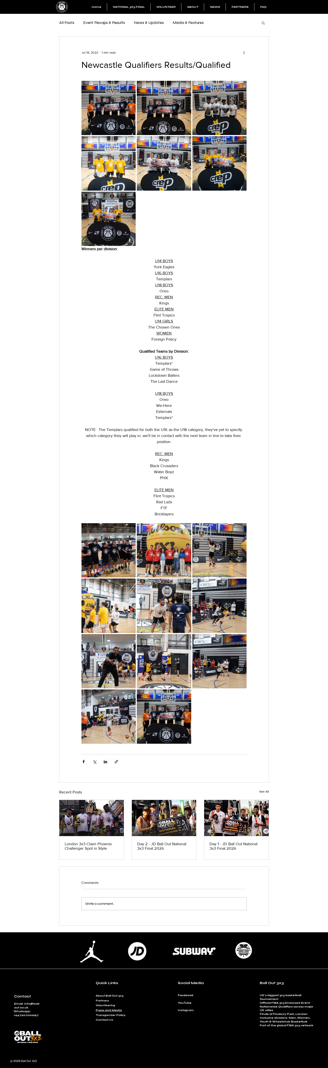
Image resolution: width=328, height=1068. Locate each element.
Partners (102, 1000)
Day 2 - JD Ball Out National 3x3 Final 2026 (161, 846)
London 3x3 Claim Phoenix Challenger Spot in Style (88, 846)
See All (264, 791)
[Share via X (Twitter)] (94, 762)
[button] (263, 23)
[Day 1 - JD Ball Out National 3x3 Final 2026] (236, 818)
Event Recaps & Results (104, 22)
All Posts (66, 22)
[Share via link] (116, 762)
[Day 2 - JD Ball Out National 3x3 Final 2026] (164, 818)
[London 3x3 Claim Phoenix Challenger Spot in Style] (91, 818)
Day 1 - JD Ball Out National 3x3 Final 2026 (233, 846)
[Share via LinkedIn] (105, 762)
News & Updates (149, 22)
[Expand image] (108, 108)
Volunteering (105, 1005)
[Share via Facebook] (83, 762)
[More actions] (244, 52)
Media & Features (188, 22)
